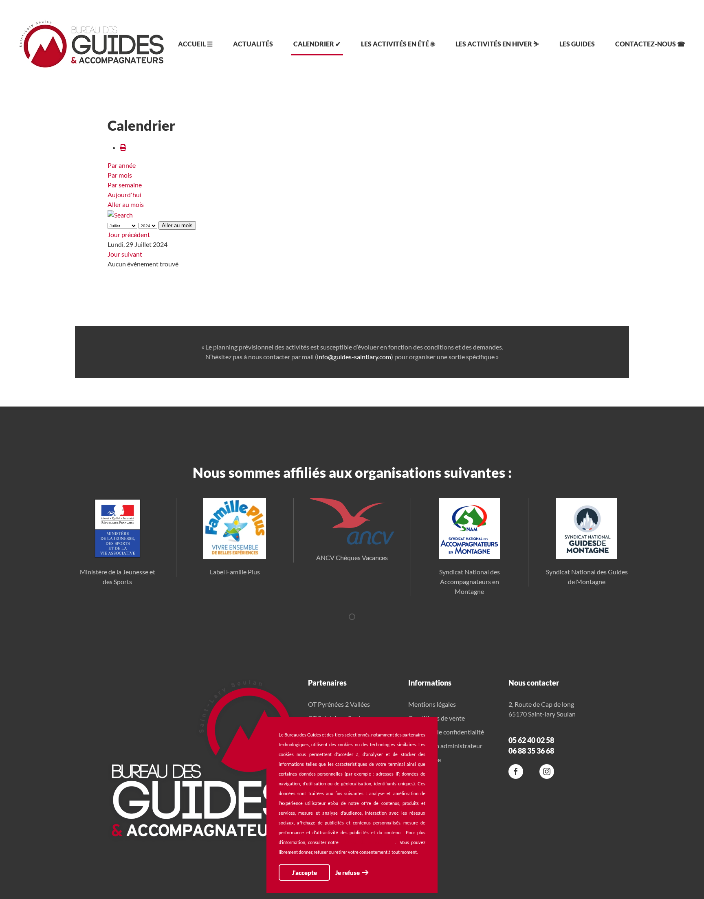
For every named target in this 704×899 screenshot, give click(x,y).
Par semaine (125, 185)
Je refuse (347, 872)
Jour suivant (125, 254)
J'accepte (304, 872)
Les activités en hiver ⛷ (497, 44)
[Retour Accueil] (91, 44)
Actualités (253, 44)
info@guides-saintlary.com (354, 356)
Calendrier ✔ (317, 44)
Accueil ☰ (195, 44)
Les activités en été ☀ (398, 44)
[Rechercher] (120, 214)
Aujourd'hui (124, 194)
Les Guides (577, 44)
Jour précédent (129, 234)
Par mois (120, 175)
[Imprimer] (123, 147)
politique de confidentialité (368, 842)
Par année (122, 165)
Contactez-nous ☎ (650, 44)
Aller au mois (126, 204)
